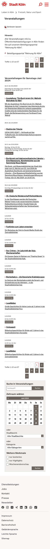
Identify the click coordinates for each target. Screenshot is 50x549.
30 (41, 423)
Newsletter (7, 502)
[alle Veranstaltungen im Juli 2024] (41, 398)
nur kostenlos (15, 457)
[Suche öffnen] (41, 4)
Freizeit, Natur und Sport (29, 12)
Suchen (37, 388)
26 (20, 423)
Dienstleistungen (10, 484)
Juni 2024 (25, 398)
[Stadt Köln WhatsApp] (30, 507)
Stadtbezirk (11, 431)
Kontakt (5, 493)
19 (20, 419)
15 (36, 415)
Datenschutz (7, 520)
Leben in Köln (8, 12)
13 (26, 415)
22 (36, 419)
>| (27, 70)
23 (41, 419)
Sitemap (5, 538)
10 (9, 415)
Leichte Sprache (9, 534)
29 (36, 423)
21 (31, 419)
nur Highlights (15, 461)
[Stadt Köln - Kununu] (26, 507)
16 (41, 415)
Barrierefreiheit (9, 525)
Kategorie (10, 443)
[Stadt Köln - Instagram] (7, 507)
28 (31, 423)
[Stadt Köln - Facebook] (3, 507)
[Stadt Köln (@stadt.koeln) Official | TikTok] (35, 507)
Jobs (4, 488)
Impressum (7, 515)
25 (15, 423)
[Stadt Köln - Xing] (16, 507)
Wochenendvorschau (19, 464)
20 (26, 419)
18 (15, 419)
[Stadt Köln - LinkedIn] (21, 507)
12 (20, 415)
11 (15, 415)
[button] (46, 4)
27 (26, 423)
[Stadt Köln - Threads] (12, 507)
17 (9, 419)
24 (9, 423)
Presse (5, 497)
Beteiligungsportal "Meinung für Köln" (24, 53)
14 (31, 415)
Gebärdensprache (10, 529)
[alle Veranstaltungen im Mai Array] (8, 398)
